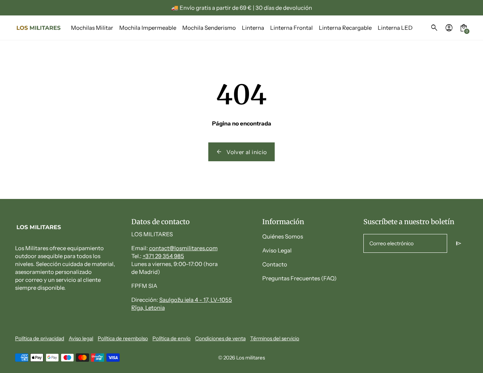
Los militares (250, 358)
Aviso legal (81, 338)
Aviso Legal (277, 250)
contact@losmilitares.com (183, 248)
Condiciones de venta (220, 338)
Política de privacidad (39, 338)
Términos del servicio (274, 338)
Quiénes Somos (282, 236)
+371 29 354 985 (163, 256)
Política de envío (171, 338)
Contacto (274, 264)
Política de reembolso (123, 338)
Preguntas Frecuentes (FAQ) (299, 278)
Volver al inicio (241, 152)
